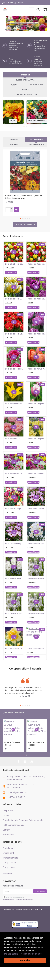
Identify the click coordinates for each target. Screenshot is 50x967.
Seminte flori (36, 85)
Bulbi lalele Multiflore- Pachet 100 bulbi (14, 474)
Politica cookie (11, 954)
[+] (11, 209)
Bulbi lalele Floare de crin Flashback (14, 404)
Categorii (25, 75)
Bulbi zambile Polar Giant (14, 579)
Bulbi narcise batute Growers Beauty (14, 648)
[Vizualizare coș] (45, 9)
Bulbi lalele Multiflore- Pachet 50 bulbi (36, 474)
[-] (11, 211)
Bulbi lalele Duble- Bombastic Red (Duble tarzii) (14, 334)
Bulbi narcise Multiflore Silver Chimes (36, 544)
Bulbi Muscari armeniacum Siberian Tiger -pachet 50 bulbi (14, 613)
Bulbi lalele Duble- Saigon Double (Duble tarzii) (36, 299)
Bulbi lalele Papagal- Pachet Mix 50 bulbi (14, 509)
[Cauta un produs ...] (38, 9)
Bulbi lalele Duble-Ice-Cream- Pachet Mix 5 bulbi (36, 264)
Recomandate (36, 139)
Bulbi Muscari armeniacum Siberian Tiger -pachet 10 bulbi (36, 613)
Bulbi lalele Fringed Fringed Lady (36, 439)
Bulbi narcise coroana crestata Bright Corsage (36, 648)
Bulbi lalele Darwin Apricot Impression (36, 369)
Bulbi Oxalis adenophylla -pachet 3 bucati (14, 544)
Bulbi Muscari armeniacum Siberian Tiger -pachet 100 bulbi (36, 579)
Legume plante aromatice (25, 95)
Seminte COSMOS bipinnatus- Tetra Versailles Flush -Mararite (13, 742)
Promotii (14, 139)
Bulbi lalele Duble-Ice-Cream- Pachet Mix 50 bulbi (14, 264)
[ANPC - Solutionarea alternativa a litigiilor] (25, 924)
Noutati (14, 144)
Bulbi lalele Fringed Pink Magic (14, 439)
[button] (24, 126)
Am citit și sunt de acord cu (18, 898)
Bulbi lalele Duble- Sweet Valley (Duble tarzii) (14, 299)
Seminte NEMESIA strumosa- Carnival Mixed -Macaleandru (23, 197)
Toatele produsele (23, 224)
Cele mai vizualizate (13, 713)
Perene (25, 90)
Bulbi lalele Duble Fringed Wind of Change (14, 369)
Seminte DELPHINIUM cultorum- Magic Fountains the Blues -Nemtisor (36, 742)
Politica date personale (31, 954)
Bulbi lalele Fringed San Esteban (36, 404)
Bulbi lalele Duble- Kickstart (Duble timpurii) (36, 334)
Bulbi (13, 121)
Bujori (14, 85)
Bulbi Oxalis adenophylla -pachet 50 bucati (36, 509)
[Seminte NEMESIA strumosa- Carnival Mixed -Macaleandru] (25, 172)
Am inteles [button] (25, 960)
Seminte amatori (36, 121)
